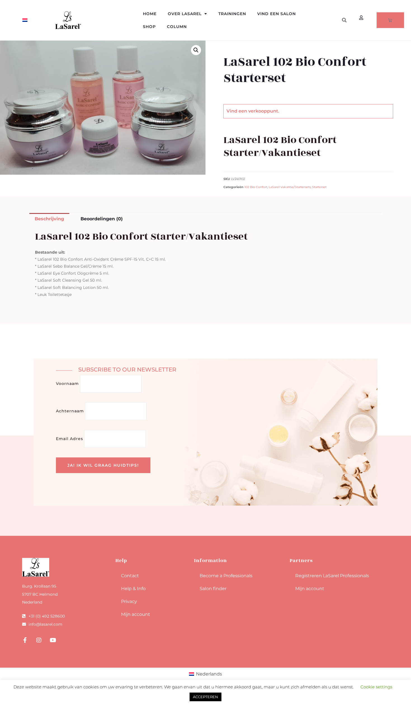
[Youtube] (53, 640)
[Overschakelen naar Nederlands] (25, 20)
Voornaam (67, 383)
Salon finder (213, 588)
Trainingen (232, 13)
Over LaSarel (185, 13)
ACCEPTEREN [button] (205, 697)
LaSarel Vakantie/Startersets (290, 187)
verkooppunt (263, 111)
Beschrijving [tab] (49, 218)
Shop (149, 26)
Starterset (319, 187)
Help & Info (133, 588)
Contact (130, 575)
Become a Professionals (226, 575)
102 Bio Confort (255, 187)
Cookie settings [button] (376, 686)
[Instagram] (39, 640)
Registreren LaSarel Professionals (332, 575)
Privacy (129, 601)
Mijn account (135, 614)
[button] (344, 20)
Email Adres (69, 438)
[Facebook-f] (25, 640)
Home (150, 13)
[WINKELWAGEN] (390, 20)
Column (177, 26)
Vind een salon (276, 13)
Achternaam (70, 410)
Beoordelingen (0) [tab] (102, 218)
